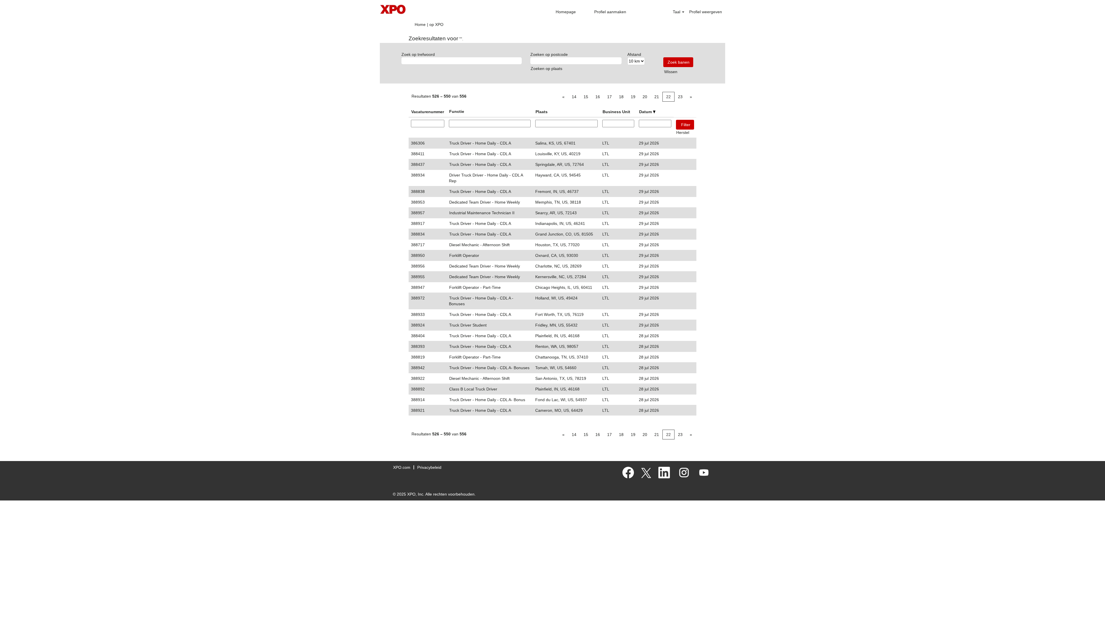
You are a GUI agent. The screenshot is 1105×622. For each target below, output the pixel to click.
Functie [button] (456, 111)
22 (668, 96)
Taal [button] (677, 12)
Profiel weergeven (705, 12)
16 (597, 96)
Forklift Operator (464, 255)
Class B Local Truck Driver (473, 389)
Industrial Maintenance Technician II (482, 213)
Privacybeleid (429, 467)
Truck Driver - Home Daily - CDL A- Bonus (487, 399)
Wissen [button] (670, 71)
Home (420, 24)
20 (645, 96)
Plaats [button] (542, 111)
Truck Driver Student (468, 325)
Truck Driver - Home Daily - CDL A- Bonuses (489, 367)
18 (621, 96)
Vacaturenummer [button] (427, 111)
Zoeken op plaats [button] (546, 68)
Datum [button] (646, 111)
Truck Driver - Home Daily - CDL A (480, 143)
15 (586, 96)
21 (656, 96)
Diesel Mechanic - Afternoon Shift (479, 244)
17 (609, 96)
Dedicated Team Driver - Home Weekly (484, 202)
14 (574, 96)
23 (680, 96)
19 (633, 96)
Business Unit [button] (616, 111)
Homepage (566, 12)
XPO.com (401, 467)
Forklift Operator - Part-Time (475, 287)
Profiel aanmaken (610, 12)
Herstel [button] (682, 132)
